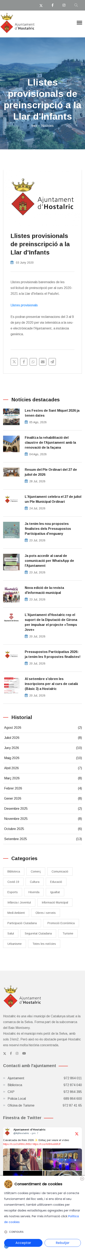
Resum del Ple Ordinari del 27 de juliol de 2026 (51, 472)
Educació (56, 881)
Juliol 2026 (43, 737)
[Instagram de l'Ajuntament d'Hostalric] (17, 1053)
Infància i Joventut (19, 902)
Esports (12, 892)
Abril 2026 (43, 768)
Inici (34, 125)
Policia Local (45, 1098)
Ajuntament (45, 1078)
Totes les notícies (44, 943)
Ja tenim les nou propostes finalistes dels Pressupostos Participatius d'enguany (48, 528)
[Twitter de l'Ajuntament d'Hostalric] (4, 1053)
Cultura (34, 881)
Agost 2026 (43, 727)
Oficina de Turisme (45, 1105)
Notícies (47, 125)
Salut (10, 933)
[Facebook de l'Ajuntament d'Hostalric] (11, 1053)
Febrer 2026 (43, 788)
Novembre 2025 (43, 818)
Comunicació (60, 871)
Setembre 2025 (43, 839)
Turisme (68, 933)
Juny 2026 (43, 748)
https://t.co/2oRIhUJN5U (17, 1144)
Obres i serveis (45, 912)
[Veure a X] (77, 1133)
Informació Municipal (55, 902)
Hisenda (33, 892)
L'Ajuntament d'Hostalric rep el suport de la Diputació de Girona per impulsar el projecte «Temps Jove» (51, 622)
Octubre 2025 (43, 829)
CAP (45, 1092)
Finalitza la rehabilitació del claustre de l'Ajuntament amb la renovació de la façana (50, 442)
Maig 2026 (43, 758)
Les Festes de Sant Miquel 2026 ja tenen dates (52, 413)
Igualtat (55, 892)
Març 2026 (43, 778)
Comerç (36, 871)
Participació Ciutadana (22, 923)
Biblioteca (13, 871)
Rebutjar (63, 1242)
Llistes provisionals (24, 305)
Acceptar (23, 1242)
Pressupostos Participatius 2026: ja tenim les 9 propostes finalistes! (52, 654)
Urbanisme (14, 943)
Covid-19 (13, 881)
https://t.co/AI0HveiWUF (47, 1144)
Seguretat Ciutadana (38, 933)
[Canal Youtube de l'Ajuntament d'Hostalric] (24, 1053)
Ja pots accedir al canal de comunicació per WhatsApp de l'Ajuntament (49, 560)
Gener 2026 (43, 798)
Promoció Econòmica (61, 923)
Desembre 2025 (43, 808)
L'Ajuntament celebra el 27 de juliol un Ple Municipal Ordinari (53, 499)
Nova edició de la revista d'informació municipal (44, 590)
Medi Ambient (16, 912)
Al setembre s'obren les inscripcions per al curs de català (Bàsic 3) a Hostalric (51, 684)
